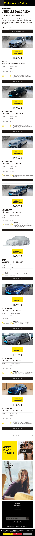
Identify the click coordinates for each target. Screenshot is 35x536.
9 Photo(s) (6, 76)
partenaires (17, 512)
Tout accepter (8, 534)
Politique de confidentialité (22, 526)
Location (17, 507)
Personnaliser (28, 534)
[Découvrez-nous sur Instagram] (17, 522)
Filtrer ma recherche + (17, 31)
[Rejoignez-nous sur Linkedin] (20, 522)
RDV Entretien (17, 505)
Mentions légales (10, 526)
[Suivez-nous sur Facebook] (14, 522)
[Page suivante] (32, 436)
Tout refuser (17, 534)
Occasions (17, 503)
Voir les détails (17, 81)
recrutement (17, 510)
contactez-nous (17, 514)
